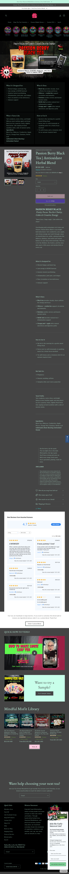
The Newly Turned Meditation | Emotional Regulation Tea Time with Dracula (41, 733)
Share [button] (39, 508)
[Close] (66, 813)
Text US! (6, 812)
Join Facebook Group (10, 815)
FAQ (5, 826)
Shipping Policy (8, 831)
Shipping (38, 169)
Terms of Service (9, 834)
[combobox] (13, 532)
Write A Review (56, 524)
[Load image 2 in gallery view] (14, 182)
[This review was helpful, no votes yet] (27, 561)
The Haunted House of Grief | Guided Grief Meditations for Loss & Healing (25, 733)
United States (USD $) (11, 866)
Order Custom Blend (34, 623)
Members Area (8, 809)
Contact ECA (8, 820)
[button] (6, 15)
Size (37, 178)
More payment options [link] (50, 205)
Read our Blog (8, 828)
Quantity (38, 186)
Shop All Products (9, 817)
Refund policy (8, 837)
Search (6, 839)
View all (34, 747)
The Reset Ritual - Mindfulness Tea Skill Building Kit (55, 732)
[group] (8, 30)
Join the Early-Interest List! (58, 864)
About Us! (7, 823)
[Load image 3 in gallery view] (21, 182)
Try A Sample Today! (44, 693)
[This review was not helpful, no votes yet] (30, 561)
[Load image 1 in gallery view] (8, 182)
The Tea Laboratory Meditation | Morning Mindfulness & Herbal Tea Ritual (11, 733)
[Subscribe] (48, 795)
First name (52, 850)
